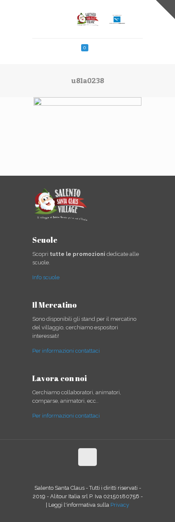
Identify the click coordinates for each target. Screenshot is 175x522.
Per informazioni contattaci (66, 351)
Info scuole (45, 277)
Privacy (119, 505)
